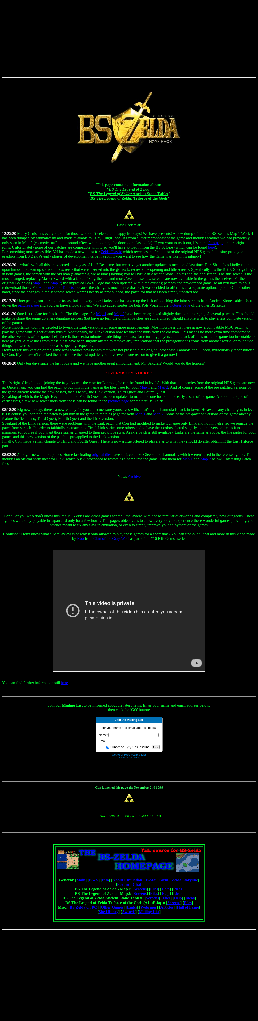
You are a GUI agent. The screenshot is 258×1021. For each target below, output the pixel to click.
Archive (134, 476)
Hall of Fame (188, 907)
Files (154, 889)
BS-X (93, 880)
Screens (140, 889)
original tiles (101, 454)
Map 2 (56, 283)
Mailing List (149, 912)
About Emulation (127, 880)
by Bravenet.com (129, 757)
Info (105, 880)
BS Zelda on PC (83, 907)
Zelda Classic (111, 252)
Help (166, 889)
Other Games (112, 907)
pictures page (28, 305)
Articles (166, 907)
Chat (137, 884)
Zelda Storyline (185, 880)
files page (215, 243)
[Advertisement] (129, 37)
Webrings (148, 907)
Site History (108, 912)
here (211, 247)
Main (80, 880)
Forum (123, 884)
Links (132, 907)
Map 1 (38, 283)
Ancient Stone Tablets (56, 287)
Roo (80, 538)
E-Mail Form (157, 880)
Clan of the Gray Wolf (111, 538)
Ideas (177, 889)
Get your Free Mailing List (129, 754)
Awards (128, 912)
